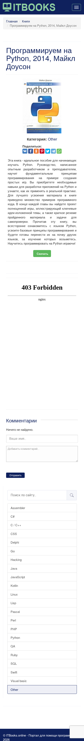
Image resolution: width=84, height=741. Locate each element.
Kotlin (14, 585)
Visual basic (19, 681)
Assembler (18, 508)
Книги (26, 21)
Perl (13, 620)
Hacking (16, 559)
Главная (12, 21)
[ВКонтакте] (24, 151)
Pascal (15, 611)
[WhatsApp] (59, 151)
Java (14, 568)
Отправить (15, 475)
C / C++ (16, 525)
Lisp (13, 603)
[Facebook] (30, 151)
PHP (14, 629)
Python (15, 637)
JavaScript (18, 577)
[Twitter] (47, 151)
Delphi (15, 542)
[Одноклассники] (36, 151)
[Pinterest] (42, 151)
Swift (14, 672)
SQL (14, 663)
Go (13, 551)
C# (12, 516)
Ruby (14, 655)
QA (13, 646)
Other (14, 689)
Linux (14, 594)
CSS (14, 534)
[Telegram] (53, 151)
